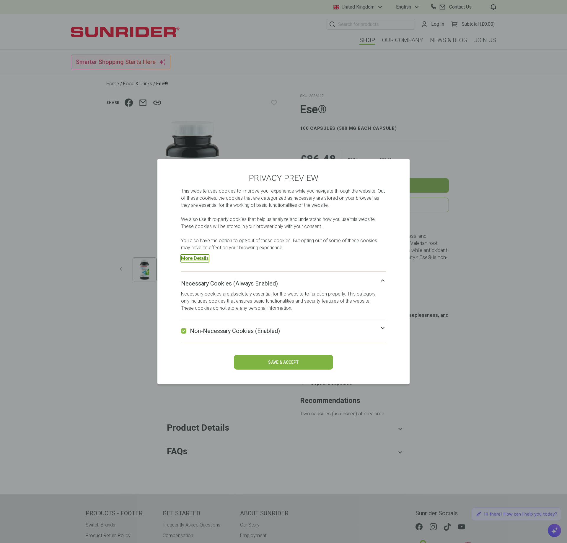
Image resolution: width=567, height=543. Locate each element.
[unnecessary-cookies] (183, 331)
